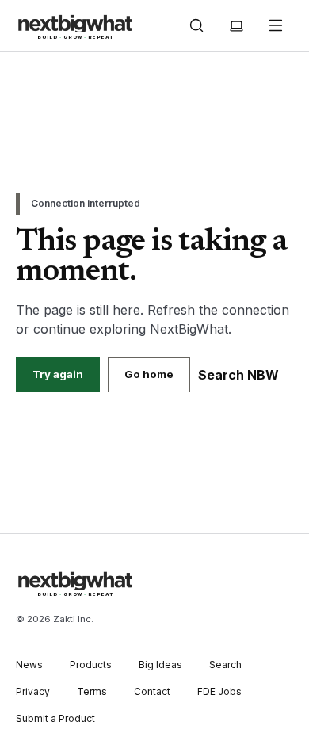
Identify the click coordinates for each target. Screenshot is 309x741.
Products (91, 664)
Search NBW (238, 375)
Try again (57, 374)
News (29, 664)
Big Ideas (160, 664)
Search (225, 664)
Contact (152, 691)
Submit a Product (55, 718)
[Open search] (196, 25)
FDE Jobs (219, 691)
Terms (92, 691)
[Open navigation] (275, 25)
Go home (149, 374)
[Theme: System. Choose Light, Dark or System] (236, 25)
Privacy (33, 691)
